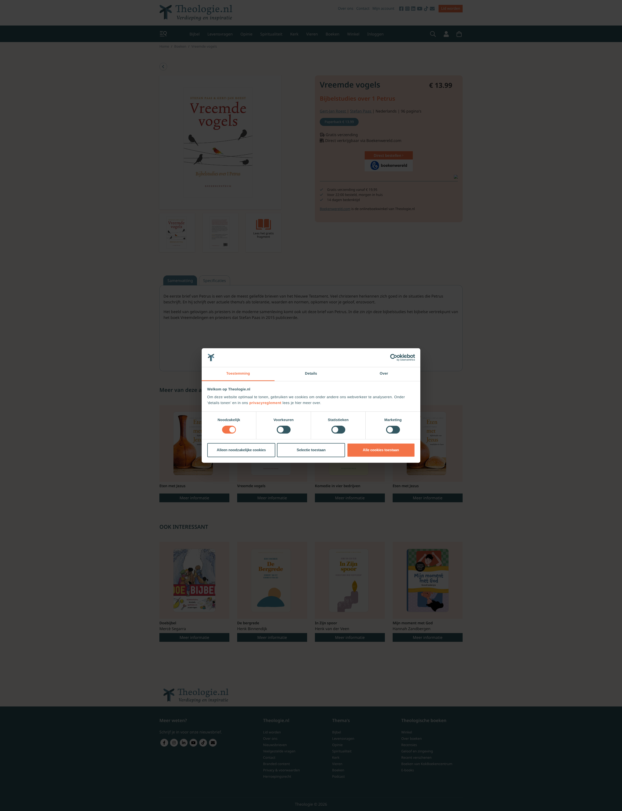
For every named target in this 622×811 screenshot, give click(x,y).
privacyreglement (265, 403)
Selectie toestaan (311, 450)
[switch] (284, 430)
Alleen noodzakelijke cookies (241, 450)
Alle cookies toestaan (381, 450)
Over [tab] (384, 373)
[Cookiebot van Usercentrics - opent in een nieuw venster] (393, 357)
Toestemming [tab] (238, 373)
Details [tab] (311, 373)
